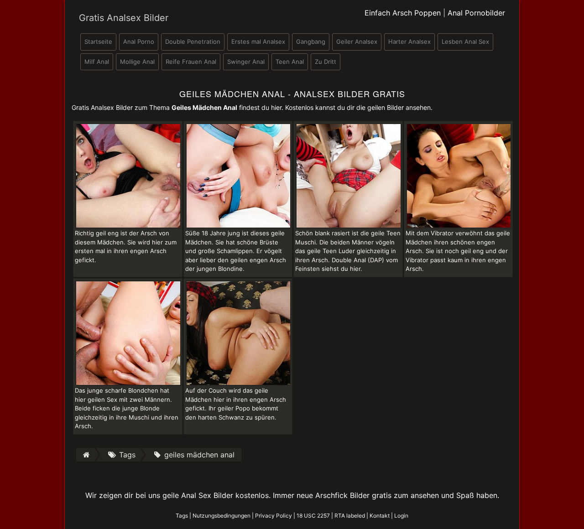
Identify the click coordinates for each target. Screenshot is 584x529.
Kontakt (380, 515)
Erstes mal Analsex (258, 41)
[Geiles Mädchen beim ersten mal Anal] (128, 175)
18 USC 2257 (313, 515)
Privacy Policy (273, 515)
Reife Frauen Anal (191, 61)
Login (401, 515)
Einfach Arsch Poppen (403, 12)
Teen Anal (290, 61)
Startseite (98, 41)
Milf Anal (96, 61)
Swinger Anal (246, 61)
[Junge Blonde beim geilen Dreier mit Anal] (128, 332)
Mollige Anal (137, 61)
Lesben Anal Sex (465, 41)
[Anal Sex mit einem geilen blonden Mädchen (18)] (238, 175)
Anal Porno (138, 41)
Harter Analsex (409, 41)
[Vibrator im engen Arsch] (459, 175)
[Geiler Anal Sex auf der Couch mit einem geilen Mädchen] (238, 332)
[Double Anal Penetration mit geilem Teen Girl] (348, 175)
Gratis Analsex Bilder (123, 17)
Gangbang (310, 41)
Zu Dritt (325, 61)
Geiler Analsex (356, 41)
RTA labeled (349, 515)
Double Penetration (192, 41)
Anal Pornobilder (476, 12)
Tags (182, 515)
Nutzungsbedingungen (221, 515)
